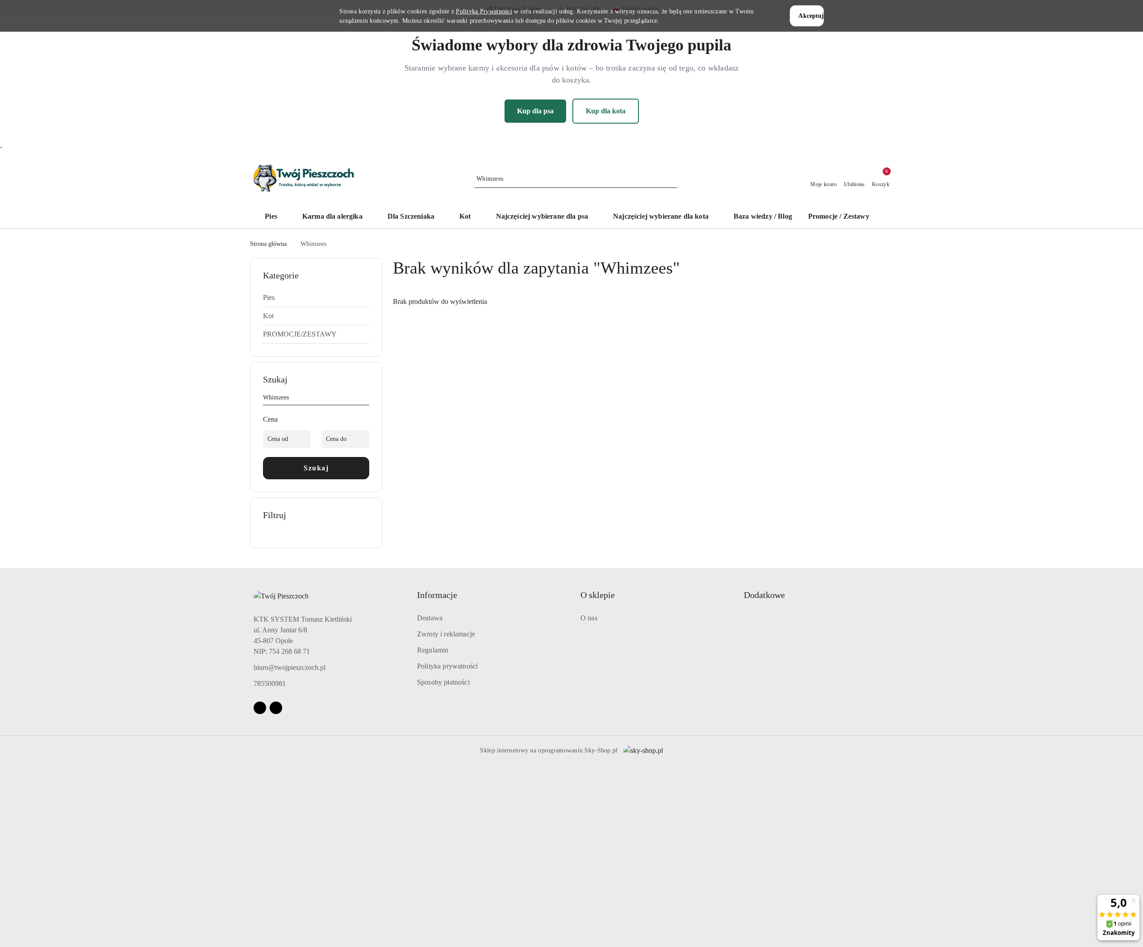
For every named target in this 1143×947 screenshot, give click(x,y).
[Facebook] (260, 708)
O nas (588, 618)
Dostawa (429, 618)
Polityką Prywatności (484, 11)
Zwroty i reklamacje (446, 634)
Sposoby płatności (443, 682)
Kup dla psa (535, 111)
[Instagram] (276, 708)
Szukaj (316, 468)
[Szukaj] (365, 399)
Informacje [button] (437, 595)
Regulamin (432, 650)
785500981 (270, 683)
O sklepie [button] (597, 595)
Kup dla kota (606, 111)
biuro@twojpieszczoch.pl (289, 667)
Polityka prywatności (447, 666)
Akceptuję (810, 15)
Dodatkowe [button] (764, 595)
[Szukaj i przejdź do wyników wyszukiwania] (672, 179)
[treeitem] (316, 298)
